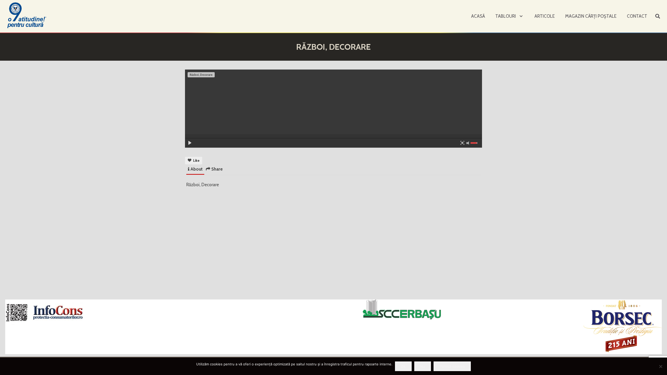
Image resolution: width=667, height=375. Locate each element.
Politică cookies (452, 366)
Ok (403, 366)
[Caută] (657, 16)
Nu (422, 366)
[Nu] (660, 366)
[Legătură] (27, 15)
